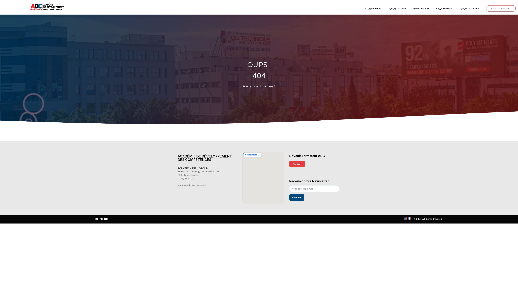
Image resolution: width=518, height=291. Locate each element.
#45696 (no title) (373, 8)
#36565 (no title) (397, 8)
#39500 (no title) (444, 8)
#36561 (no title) (468, 8)
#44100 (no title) (420, 8)
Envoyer (296, 197)
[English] (405, 218)
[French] (409, 218)
